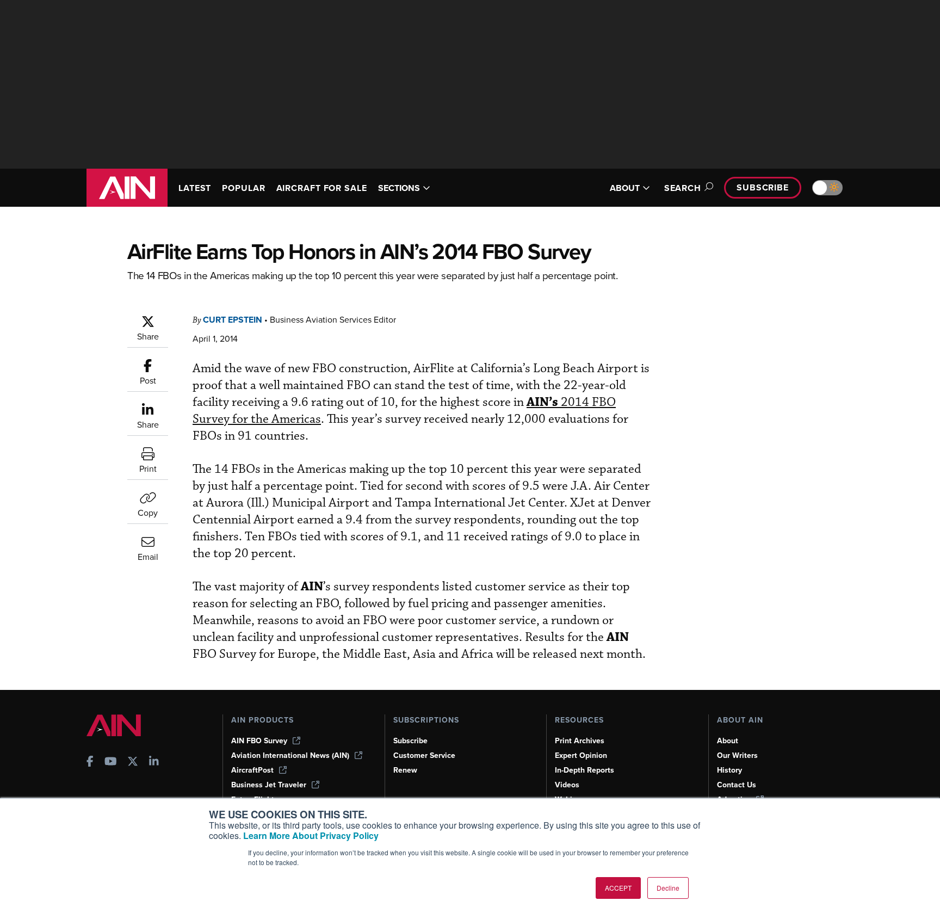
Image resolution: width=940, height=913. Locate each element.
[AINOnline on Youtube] (110, 762)
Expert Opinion (581, 755)
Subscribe (763, 187)
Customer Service (424, 755)
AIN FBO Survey (259, 740)
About (727, 740)
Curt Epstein (232, 319)
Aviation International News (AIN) (290, 755)
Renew (405, 770)
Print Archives (579, 740)
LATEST (194, 188)
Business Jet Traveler (268, 784)
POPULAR (243, 188)
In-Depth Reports (584, 770)
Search (682, 188)
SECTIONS (399, 188)
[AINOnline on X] (132, 762)
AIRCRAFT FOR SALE (321, 188)
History (729, 770)
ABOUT (625, 188)
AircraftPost (252, 770)
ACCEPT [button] (618, 887)
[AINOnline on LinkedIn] (154, 762)
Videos (567, 784)
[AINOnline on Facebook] (90, 762)
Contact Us (736, 784)
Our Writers (737, 755)
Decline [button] (668, 887)
